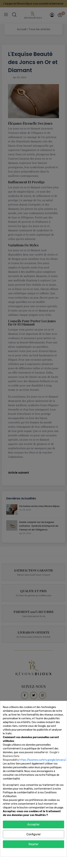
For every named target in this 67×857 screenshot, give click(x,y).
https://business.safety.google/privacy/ (42, 759)
